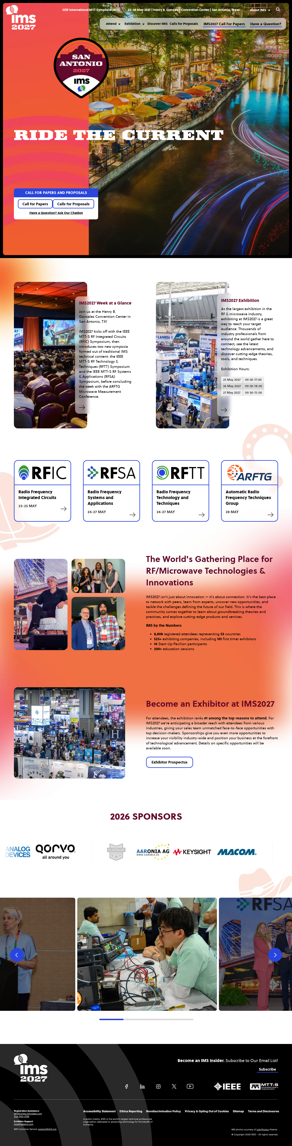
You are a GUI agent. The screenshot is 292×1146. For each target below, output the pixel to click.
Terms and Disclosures (263, 1111)
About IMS (258, 10)
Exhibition (132, 24)
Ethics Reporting (131, 1111)
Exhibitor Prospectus (170, 762)
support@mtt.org (47, 1129)
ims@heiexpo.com (23, 1124)
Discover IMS (157, 24)
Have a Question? (265, 24)
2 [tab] (135, 1019)
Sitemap (238, 1111)
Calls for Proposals (184, 24)
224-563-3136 (21, 1116)
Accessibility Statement (99, 1111)
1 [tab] (111, 1019)
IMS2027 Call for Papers (224, 24)
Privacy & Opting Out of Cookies (207, 1111)
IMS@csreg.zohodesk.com (28, 1113)
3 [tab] (158, 1019)
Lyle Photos (263, 1129)
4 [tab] (181, 1019)
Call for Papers (35, 204)
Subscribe (267, 1069)
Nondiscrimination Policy (163, 1111)
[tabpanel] (146, 954)
